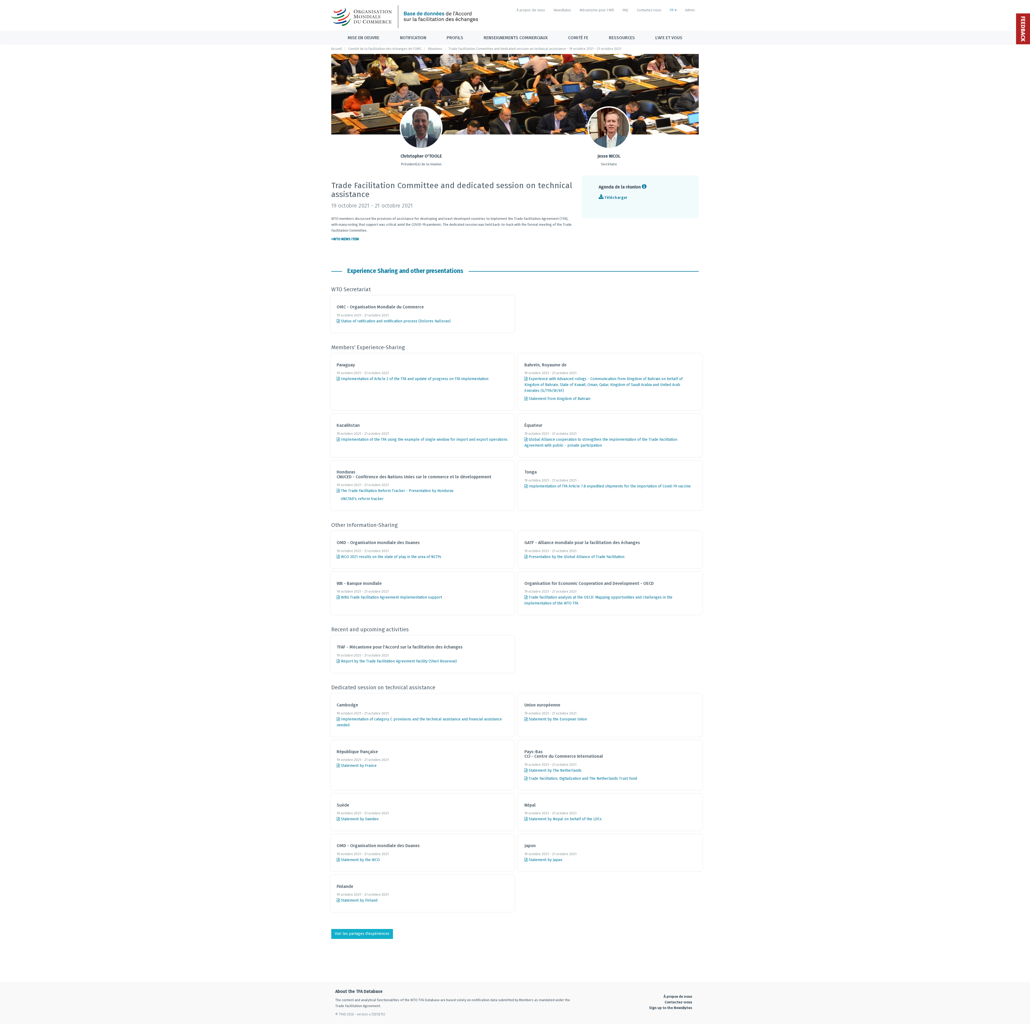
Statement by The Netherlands (555, 770)
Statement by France (358, 765)
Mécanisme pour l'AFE (597, 10)
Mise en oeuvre (363, 37)
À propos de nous (531, 10)
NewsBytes (562, 10)
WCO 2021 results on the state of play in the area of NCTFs (390, 557)
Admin (690, 10)
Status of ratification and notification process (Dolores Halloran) (395, 321)
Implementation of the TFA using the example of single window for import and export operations (423, 439)
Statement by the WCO (360, 860)
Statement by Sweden (359, 819)
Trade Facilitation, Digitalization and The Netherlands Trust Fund (582, 778)
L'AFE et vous (668, 37)
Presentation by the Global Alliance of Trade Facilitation (576, 557)
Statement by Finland (358, 900)
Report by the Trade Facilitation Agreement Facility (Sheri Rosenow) (398, 661)
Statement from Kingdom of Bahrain (559, 398)
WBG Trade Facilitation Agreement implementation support (391, 597)
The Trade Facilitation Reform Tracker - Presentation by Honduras (397, 491)
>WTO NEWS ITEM (345, 239)
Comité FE (578, 37)
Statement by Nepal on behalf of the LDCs (565, 819)
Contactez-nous (649, 10)
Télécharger (616, 197)
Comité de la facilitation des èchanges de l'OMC (385, 49)
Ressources (622, 37)
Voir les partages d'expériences (362, 933)
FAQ (625, 10)
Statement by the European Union (557, 719)
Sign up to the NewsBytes (670, 1008)
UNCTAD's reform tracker (362, 499)
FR (672, 10)
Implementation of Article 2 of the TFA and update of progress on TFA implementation (414, 379)
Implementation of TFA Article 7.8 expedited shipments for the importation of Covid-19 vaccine (609, 486)
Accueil (336, 49)
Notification (413, 37)
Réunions (435, 49)
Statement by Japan (545, 860)
